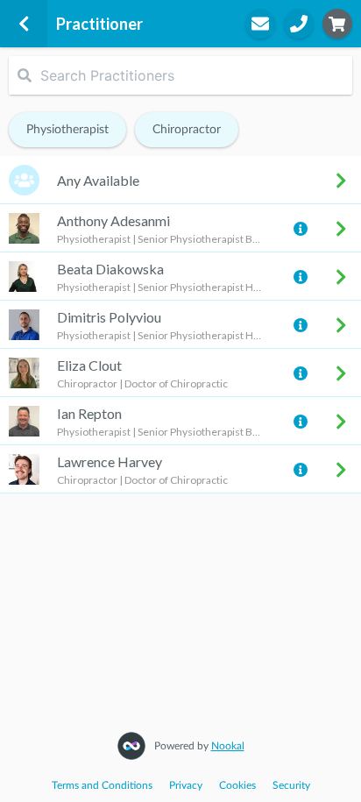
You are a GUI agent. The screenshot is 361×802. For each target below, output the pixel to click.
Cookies (237, 785)
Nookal (227, 746)
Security (291, 785)
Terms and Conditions (102, 785)
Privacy (185, 785)
